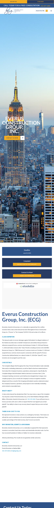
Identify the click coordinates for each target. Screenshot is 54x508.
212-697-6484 (45, 6)
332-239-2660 (31, 399)
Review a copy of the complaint (27, 264)
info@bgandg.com (16, 451)
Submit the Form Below (27, 275)
